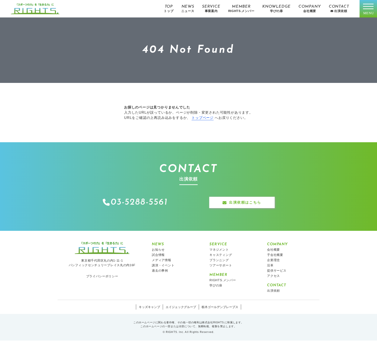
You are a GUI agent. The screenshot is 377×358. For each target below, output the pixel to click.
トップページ (203, 118)
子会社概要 (275, 255)
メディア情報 (161, 260)
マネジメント (219, 249)
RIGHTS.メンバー (222, 280)
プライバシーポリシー (102, 276)
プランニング (219, 260)
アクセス (273, 275)
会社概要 (273, 249)
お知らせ (158, 249)
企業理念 (273, 260)
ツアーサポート (220, 265)
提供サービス (276, 270)
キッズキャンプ (149, 307)
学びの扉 (215, 285)
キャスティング (220, 255)
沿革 (270, 265)
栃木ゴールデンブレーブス (220, 307)
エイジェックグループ (181, 307)
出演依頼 (273, 290)
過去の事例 (160, 270)
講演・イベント (163, 265)
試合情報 (158, 255)
